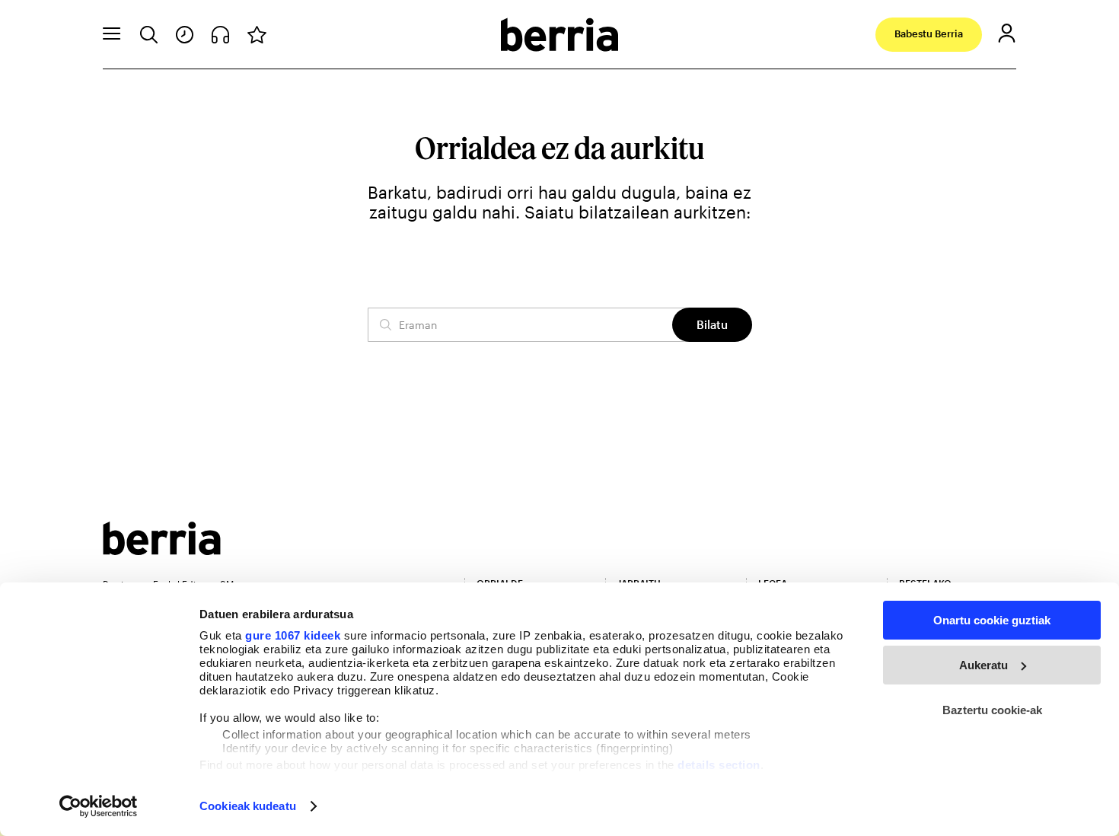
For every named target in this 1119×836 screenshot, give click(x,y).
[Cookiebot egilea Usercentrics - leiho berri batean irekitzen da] (98, 806)
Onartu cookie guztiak (991, 620)
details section (718, 764)
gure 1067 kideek (292, 635)
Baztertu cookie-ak (992, 710)
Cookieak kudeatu (247, 805)
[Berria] (162, 550)
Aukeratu (983, 665)
